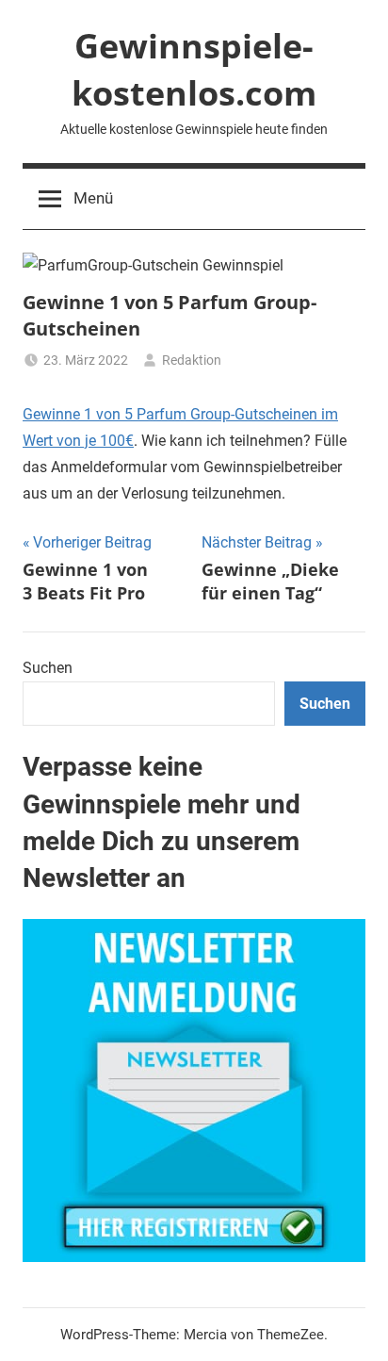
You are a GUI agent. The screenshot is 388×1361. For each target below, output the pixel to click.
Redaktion (191, 360)
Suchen (48, 668)
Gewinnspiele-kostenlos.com (194, 69)
